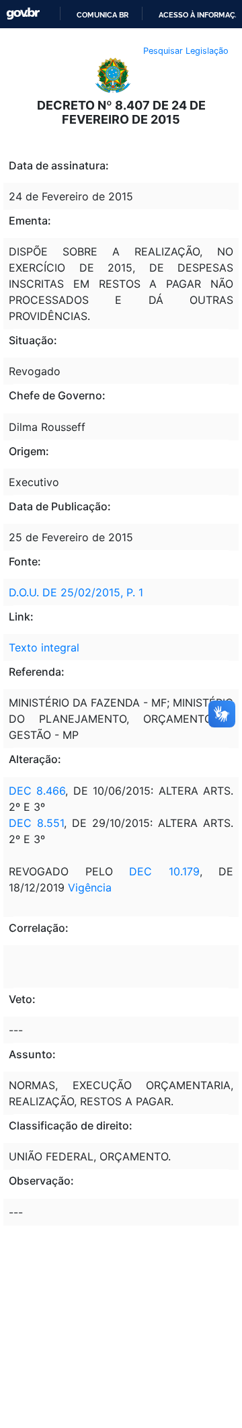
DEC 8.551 (36, 823)
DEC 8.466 (37, 790)
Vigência (90, 887)
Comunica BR (102, 14)
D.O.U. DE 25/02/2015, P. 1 (76, 592)
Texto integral (44, 647)
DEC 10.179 (164, 871)
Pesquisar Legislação (186, 51)
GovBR (23, 13)
